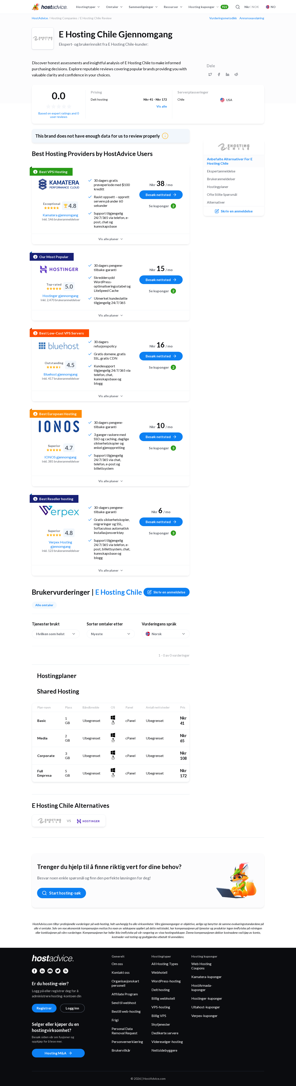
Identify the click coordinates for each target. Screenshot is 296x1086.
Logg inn (72, 1008)
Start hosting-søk (65, 893)
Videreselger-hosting (167, 1041)
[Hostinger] (59, 269)
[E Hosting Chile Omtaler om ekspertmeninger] (210, 74)
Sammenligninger (141, 7)
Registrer (44, 1008)
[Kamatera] (59, 184)
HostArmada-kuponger (201, 987)
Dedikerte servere (164, 1033)
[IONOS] (59, 426)
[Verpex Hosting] (59, 511)
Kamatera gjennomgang (60, 215)
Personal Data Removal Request (124, 1031)
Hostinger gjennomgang (60, 296)
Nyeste (97, 634)
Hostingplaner (217, 187)
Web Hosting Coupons (201, 966)
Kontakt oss (121, 972)
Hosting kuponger (208, 7)
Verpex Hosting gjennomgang (60, 544)
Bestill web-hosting (126, 1011)
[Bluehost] (59, 346)
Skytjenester (160, 1024)
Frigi (115, 1020)
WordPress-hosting (166, 981)
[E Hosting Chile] (43, 38)
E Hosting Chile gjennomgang (115, 34)
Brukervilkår (121, 1050)
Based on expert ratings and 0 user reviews (58, 115)
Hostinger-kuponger (206, 998)
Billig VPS (158, 1016)
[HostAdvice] (49, 6)
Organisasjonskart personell (125, 983)
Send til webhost (124, 1003)
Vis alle (161, 106)
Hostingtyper (86, 7)
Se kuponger (161, 206)
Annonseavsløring (251, 18)
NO (273, 7)
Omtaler (112, 7)
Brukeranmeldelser (221, 179)
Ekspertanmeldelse (221, 171)
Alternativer (216, 202)
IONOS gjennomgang (60, 457)
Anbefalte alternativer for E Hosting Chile (229, 161)
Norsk (157, 634)
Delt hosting (160, 990)
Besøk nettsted (158, 195)
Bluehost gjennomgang (61, 374)
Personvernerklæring (127, 1041)
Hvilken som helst (50, 634)
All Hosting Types (164, 964)
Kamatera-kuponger (206, 977)
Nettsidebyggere (164, 1050)
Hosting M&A (55, 1053)
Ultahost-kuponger (205, 1007)
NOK (251, 7)
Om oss (117, 964)
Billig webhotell (163, 998)
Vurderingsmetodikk (223, 18)
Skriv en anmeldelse (169, 592)
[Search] (237, 6)
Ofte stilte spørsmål (222, 194)
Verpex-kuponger (204, 1016)
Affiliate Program (125, 994)
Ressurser (171, 7)
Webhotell (159, 972)
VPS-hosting (160, 1007)
